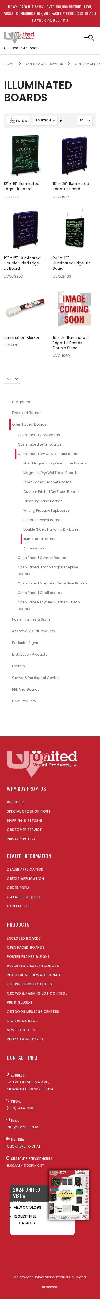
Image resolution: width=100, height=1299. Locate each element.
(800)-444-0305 (21, 1108)
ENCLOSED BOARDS (24, 938)
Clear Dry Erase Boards (42, 501)
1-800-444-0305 (24, 48)
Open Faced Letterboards (39, 444)
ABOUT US (16, 802)
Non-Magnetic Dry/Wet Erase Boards (55, 463)
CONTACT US (19, 906)
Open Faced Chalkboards (40, 592)
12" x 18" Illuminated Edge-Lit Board (21, 186)
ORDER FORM (18, 887)
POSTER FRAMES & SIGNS (28, 956)
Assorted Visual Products (33, 631)
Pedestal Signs (25, 642)
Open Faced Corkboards (39, 435)
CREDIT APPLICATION (25, 878)
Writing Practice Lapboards (46, 510)
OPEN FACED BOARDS (25, 947)
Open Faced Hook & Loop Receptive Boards (48, 570)
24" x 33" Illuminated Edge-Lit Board (71, 263)
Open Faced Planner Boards (47, 482)
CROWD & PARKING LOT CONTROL (37, 993)
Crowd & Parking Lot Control (35, 677)
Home (9, 63)
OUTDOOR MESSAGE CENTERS (33, 1011)
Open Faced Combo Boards (42, 557)
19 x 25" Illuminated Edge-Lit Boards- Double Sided (70, 343)
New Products (24, 701)
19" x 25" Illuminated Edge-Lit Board (71, 186)
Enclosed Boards (26, 412)
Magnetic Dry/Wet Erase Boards (50, 472)
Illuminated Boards (39, 538)
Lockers (18, 666)
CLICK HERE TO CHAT (24, 1146)
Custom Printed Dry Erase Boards (51, 491)
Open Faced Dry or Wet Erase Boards (49, 453)
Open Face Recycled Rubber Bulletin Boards (49, 605)
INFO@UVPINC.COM (22, 1127)
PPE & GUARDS (19, 1002)
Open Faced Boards (44, 64)
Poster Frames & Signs (31, 619)
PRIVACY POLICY (21, 838)
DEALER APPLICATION (25, 869)
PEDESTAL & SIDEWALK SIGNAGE (34, 975)
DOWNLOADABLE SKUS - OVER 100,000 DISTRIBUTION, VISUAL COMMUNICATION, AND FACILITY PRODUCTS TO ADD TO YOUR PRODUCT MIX (50, 13)
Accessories (33, 548)
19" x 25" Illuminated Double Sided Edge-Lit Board (22, 263)
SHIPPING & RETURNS (25, 820)
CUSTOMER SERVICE (24, 829)
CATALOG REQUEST (24, 897)
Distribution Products (29, 654)
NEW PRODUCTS (21, 1030)
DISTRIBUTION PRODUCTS (29, 984)
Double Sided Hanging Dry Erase (51, 529)
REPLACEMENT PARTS (25, 1039)
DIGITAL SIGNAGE (22, 1020)
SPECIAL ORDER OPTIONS (29, 811)
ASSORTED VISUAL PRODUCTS (33, 965)
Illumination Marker (21, 337)
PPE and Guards (25, 689)
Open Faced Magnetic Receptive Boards (53, 583)
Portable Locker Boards (42, 520)
